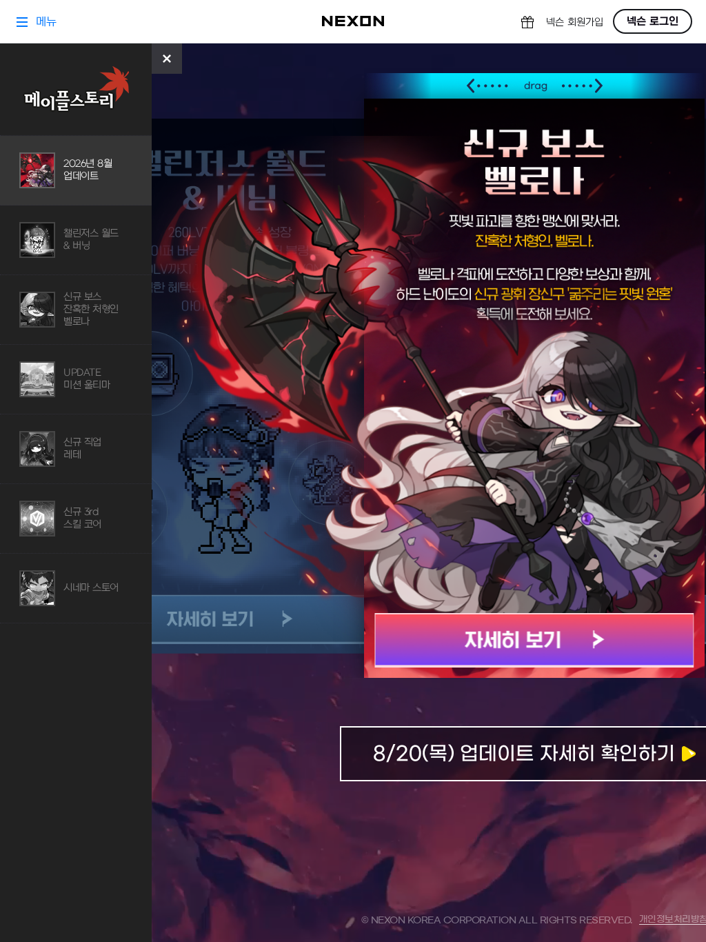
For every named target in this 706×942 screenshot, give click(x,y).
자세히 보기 (534, 640)
